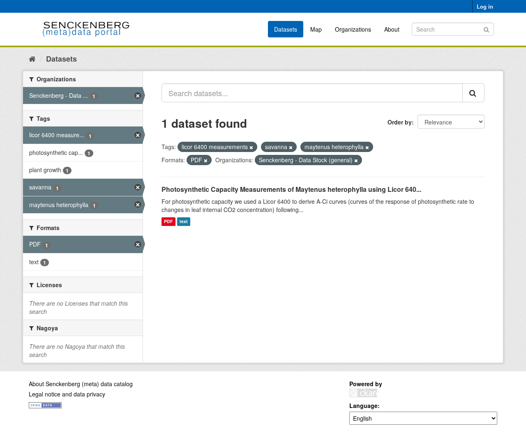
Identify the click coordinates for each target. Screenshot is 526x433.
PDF (168, 222)
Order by (400, 122)
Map (316, 29)
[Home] (32, 58)
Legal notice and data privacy (67, 394)
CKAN (363, 393)
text (184, 222)
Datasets (285, 29)
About (391, 29)
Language (363, 405)
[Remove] (251, 147)
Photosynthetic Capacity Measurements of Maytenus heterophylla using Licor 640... (291, 189)
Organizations (353, 29)
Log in (485, 6)
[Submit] (486, 28)
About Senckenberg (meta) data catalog (81, 384)
